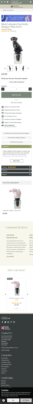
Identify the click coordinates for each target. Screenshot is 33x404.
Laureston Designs (6, 29)
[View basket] (30, 2)
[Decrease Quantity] (2, 89)
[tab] (16, 146)
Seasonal (3, 369)
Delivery (3, 381)
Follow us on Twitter (5, 322)
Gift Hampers (5, 366)
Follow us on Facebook (2, 322)
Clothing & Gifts (5, 362)
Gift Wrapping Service (10, 116)
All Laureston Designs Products (16, 137)
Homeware (4, 358)
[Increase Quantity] (30, 89)
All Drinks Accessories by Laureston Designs (16, 133)
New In (3, 373)
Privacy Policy (5, 385)
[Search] (5, 2)
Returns (3, 383)
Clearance (4, 371)
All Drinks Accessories (16, 142)
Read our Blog (8, 322)
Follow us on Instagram (14, 322)
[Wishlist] (8, 2)
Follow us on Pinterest (11, 322)
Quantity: (4, 86)
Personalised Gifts (6, 364)
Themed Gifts (5, 360)
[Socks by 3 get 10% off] (16, 18)
